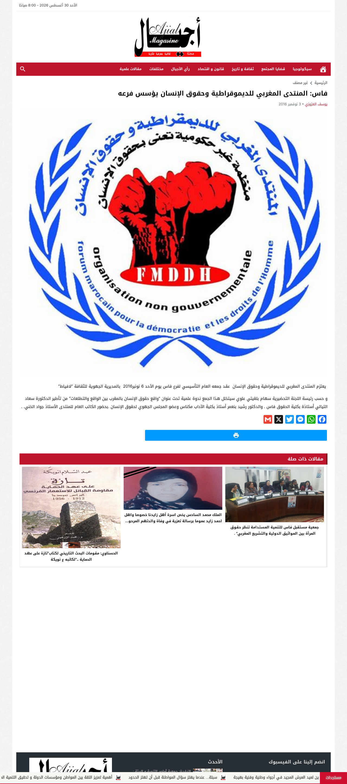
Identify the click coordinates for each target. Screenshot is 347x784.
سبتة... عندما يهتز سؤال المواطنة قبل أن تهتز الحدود (214, 777)
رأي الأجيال (180, 69)
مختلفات (156, 69)
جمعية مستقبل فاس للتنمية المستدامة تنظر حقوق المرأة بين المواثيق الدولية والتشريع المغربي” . (274, 530)
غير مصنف (300, 82)
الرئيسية (323, 69)
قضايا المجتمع (273, 69)
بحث (22, 69)
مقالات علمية (131, 69)
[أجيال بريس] (173, 37)
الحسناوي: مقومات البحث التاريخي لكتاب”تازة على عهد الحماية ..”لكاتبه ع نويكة (71, 556)
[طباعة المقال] (236, 435)
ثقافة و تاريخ (243, 69)
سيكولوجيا (302, 69)
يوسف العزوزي (316, 104)
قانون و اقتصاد (211, 69)
